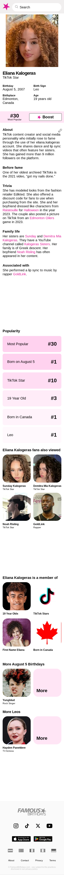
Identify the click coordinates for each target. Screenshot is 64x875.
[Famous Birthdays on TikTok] (25, 826)
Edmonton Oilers (42, 218)
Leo (36, 89)
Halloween (31, 210)
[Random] (54, 19)
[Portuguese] (21, 850)
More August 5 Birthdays (23, 664)
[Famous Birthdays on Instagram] (14, 826)
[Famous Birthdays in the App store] (21, 839)
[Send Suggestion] (60, 131)
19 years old (42, 99)
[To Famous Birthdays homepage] (6, 7)
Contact (25, 860)
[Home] (32, 812)
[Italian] (42, 850)
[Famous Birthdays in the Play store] (43, 839)
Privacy (39, 860)
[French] (32, 850)
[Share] (10, 19)
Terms (52, 860)
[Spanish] (10, 850)
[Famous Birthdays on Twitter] (36, 826)
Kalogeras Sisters (37, 244)
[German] (53, 850)
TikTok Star (11, 77)
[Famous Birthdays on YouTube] (48, 826)
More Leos (11, 712)
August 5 (9, 89)
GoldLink (19, 274)
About (11, 860)
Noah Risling (26, 252)
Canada (8, 103)
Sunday (30, 236)
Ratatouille (10, 210)
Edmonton (10, 99)
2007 (21, 89)
